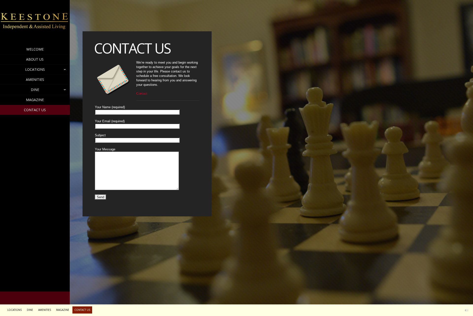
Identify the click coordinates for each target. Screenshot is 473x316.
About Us (35, 59)
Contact (141, 93)
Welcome (35, 49)
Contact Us (35, 109)
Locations (35, 69)
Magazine (35, 99)
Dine (35, 89)
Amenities (35, 79)
